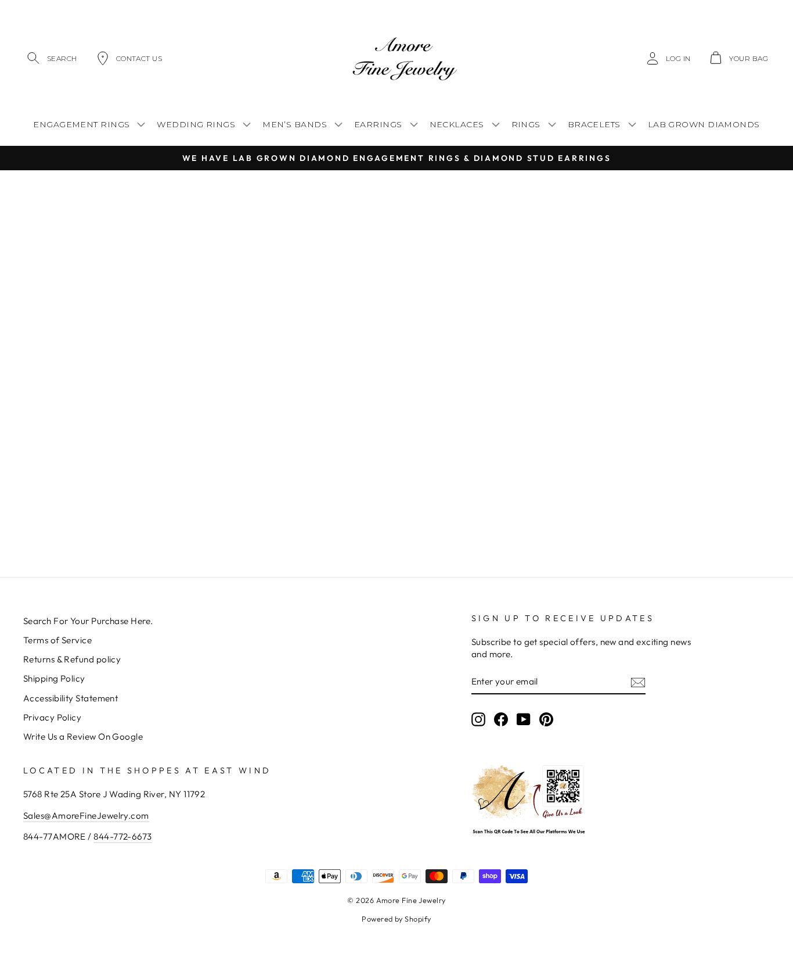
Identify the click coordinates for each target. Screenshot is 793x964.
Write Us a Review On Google (83, 736)
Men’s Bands (294, 124)
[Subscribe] (638, 682)
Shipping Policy (54, 678)
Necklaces (457, 124)
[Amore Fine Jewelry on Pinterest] (546, 719)
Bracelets (594, 124)
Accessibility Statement (70, 698)
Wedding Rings (196, 124)
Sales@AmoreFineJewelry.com (86, 815)
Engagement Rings (81, 124)
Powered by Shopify (396, 918)
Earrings (378, 124)
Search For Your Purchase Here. (88, 620)
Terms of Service (57, 640)
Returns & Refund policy (72, 659)
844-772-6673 (122, 836)
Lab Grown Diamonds (704, 124)
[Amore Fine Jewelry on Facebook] (501, 719)
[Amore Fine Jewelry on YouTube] (524, 719)
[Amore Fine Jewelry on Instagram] (478, 719)
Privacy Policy (52, 717)
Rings (525, 124)
